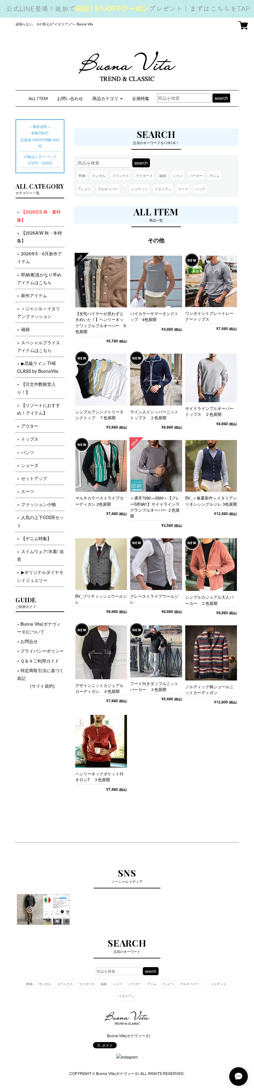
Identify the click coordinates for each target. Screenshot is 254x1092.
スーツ (183, 188)
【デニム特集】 (36, 538)
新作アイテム (34, 295)
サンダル (99, 175)
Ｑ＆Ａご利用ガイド (39, 661)
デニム (214, 175)
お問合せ (29, 641)
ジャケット (139, 188)
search (221, 98)
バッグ (200, 188)
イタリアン (163, 188)
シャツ (178, 175)
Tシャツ (85, 188)
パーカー (196, 175)
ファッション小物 (38, 504)
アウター (29, 426)
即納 (82, 175)
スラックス (120, 175)
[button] (107, 98)
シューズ (29, 465)
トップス (29, 439)
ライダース (144, 175)
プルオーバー (108, 188)
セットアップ (34, 478)
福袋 (162, 175)
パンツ (27, 452)
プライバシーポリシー (42, 651)
